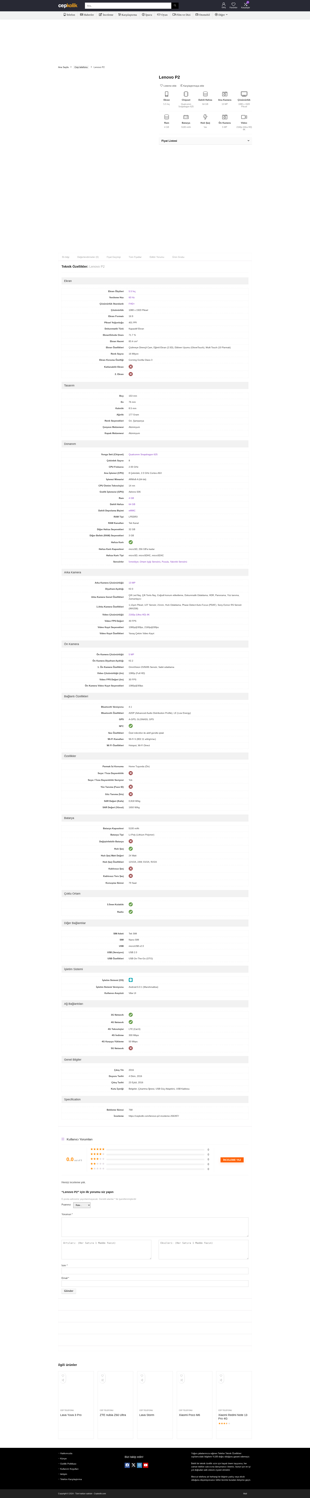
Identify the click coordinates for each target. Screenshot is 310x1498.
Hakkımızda (66, 1453)
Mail (245, 1493)
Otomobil (204, 14)
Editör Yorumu (157, 257)
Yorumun (67, 1214)
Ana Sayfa (63, 67)
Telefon (70, 14)
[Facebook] (127, 1465)
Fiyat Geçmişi (114, 257)
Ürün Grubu (178, 257)
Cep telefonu (81, 67)
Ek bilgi (65, 257)
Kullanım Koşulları (69, 1469)
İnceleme (108, 14)
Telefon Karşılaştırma (71, 1479)
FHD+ (132, 303)
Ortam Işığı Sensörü (150, 561)
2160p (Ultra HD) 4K (139, 614)
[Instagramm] (139, 1465)
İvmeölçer (134, 561)
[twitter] (133, 1465)
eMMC (132, 510)
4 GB (131, 498)
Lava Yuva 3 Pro (71, 1415)
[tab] (65, 257)
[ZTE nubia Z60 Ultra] (115, 1391)
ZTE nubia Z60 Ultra (113, 1415)
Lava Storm (146, 1415)
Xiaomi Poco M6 (189, 1415)
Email (65, 1278)
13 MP (132, 582)
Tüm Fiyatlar (135, 257)
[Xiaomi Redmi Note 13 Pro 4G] (234, 1391)
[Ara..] (175, 6)
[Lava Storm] (155, 1391)
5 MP (131, 654)
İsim (65, 1265)
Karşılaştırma (129, 14)
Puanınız (66, 1204)
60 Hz (132, 297)
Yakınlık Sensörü (178, 561)
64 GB (132, 504)
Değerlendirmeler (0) (88, 257)
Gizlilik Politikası (68, 1463)
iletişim (63, 1474)
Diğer (221, 14)
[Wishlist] (233, 4)
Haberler (89, 14)
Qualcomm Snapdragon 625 (143, 454)
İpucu (148, 14)
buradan (232, 1480)
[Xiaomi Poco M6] (194, 1391)
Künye (63, 1458)
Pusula (165, 561)
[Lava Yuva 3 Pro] (76, 1391)
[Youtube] (145, 1465)
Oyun (164, 14)
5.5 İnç (132, 291)
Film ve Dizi (183, 14)
